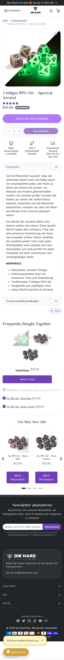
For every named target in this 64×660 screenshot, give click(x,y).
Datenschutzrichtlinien (43, 535)
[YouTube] (40, 621)
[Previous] (3, 458)
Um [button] (5, 594)
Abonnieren (52, 526)
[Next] (60, 458)
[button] (12, 10)
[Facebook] (18, 621)
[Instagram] (29, 621)
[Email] (46, 621)
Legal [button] (7, 603)
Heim (5, 20)
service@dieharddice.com (24, 572)
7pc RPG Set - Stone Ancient (20, 406)
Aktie (57, 310)
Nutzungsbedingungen (18, 535)
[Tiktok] (35, 621)
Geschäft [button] (9, 586)
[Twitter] (23, 621)
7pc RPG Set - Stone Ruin (18, 398)
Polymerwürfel (19, 20)
